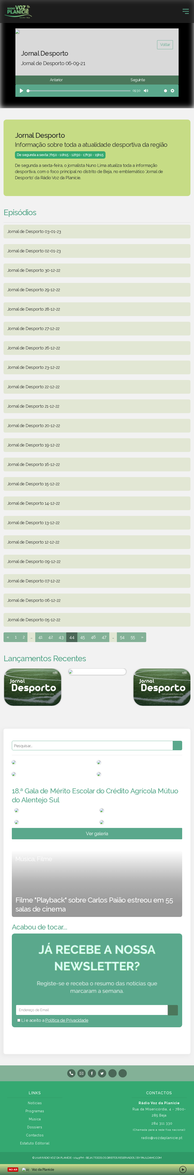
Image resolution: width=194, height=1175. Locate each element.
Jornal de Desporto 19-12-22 (33, 444)
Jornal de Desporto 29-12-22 (33, 289)
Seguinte (138, 80)
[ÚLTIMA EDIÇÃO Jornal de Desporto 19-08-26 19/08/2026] (32, 687)
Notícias (35, 1103)
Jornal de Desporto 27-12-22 (33, 328)
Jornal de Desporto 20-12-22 (33, 425)
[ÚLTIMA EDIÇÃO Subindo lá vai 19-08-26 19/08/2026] (96, 672)
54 (122, 636)
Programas (35, 1111)
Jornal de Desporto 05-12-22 (33, 619)
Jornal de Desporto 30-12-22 (33, 270)
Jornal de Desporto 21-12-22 (33, 406)
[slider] (78, 91)
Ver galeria (97, 833)
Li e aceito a (54, 1020)
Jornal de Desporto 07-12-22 (33, 580)
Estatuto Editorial (35, 1143)
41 (40, 636)
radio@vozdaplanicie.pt (161, 1138)
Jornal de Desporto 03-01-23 (34, 231)
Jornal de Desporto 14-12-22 (33, 503)
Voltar (165, 44)
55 (133, 636)
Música (35, 1119)
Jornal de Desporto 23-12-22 (33, 367)
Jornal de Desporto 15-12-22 (33, 483)
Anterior (56, 80)
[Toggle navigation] (185, 11)
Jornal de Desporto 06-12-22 (33, 600)
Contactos (35, 1135)
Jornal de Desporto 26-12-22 (33, 347)
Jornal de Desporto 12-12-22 (33, 542)
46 (93, 636)
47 (104, 636)
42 (50, 636)
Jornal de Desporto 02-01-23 (34, 250)
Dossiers (34, 1127)
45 (82, 636)
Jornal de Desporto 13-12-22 (33, 522)
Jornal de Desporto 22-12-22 (33, 386)
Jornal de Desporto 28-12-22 (33, 309)
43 (61, 636)
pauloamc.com (151, 1157)
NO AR (13, 1169)
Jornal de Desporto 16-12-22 (33, 464)
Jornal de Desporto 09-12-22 (33, 561)
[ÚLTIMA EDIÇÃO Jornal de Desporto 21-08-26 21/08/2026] (161, 687)
